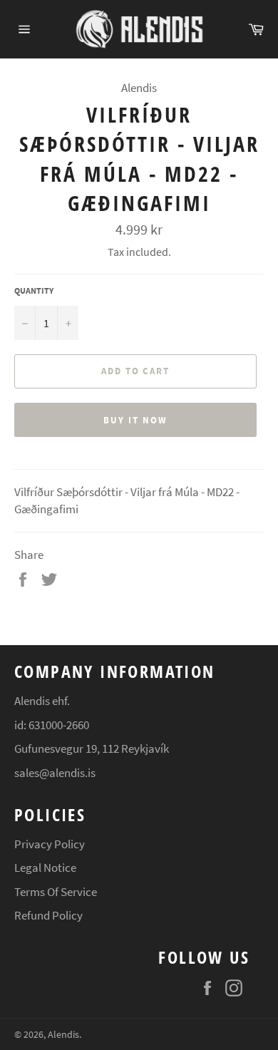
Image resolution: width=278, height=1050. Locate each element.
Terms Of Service (55, 892)
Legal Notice (45, 867)
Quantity (33, 290)
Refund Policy (48, 915)
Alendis (63, 1035)
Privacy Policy (49, 844)
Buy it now (135, 420)
